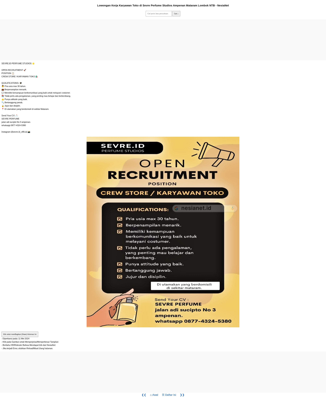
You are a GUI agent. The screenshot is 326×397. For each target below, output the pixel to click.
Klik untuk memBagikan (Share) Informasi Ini (19, 334)
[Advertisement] (76, 37)
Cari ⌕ (176, 14)
